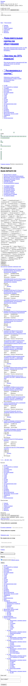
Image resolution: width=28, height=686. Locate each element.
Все (11, 460)
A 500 (5, 95)
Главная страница (5, 164)
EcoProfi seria (10, 194)
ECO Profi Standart (8, 92)
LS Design (12, 664)
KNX (5, 116)
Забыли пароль (15, 560)
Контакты (6, 32)
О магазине (7, 29)
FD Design (6, 111)
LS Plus (12, 665)
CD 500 (6, 99)
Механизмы (10, 174)
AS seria (9, 185)
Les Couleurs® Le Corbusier (11, 87)
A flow (5, 102)
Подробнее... (7, 50)
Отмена (3, 549)
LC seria (9, 195)
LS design (6, 109)
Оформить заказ (5, 535)
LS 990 (5, 85)
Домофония (7, 115)
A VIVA (12, 627)
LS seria (9, 192)
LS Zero (6, 108)
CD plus (6, 101)
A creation (6, 88)
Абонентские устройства (13, 603)
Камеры (9, 606)
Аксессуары (10, 607)
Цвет (2, 198)
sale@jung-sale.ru (5, 518)
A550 (5, 98)
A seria (9, 187)
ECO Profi (6, 91)
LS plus (6, 106)
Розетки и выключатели (13, 176)
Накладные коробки (15, 633)
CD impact (9, 190)
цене (20, 266)
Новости (6, 31)
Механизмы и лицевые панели (18, 620)
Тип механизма (5, 244)
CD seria (9, 188)
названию (10, 266)
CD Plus (12, 644)
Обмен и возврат (8, 28)
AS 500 (6, 94)
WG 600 (9, 613)
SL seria (9, 191)
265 (6, 460)
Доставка (6, 26)
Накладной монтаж (9, 112)
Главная (6, 25)
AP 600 (9, 612)
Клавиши (9, 605)
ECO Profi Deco (8, 89)
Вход (2, 22)
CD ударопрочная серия (10, 103)
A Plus (11, 626)
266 (8, 460)
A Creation (12, 623)
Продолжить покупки (17, 527)
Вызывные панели (12, 602)
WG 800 (9, 615)
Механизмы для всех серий (11, 113)
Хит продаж (4, 266)
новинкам (15, 266)
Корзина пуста (3, 2)
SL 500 (5, 105)
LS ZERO (12, 667)
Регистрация (8, 22)
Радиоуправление (8, 118)
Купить (9, 286)
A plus (5, 96)
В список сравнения (6, 527)
